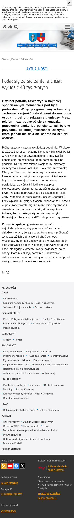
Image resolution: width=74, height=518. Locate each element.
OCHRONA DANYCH (11, 449)
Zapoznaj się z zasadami (49, 493)
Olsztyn (7, 339)
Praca (5, 404)
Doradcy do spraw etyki (16, 398)
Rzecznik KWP (11, 426)
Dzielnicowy (9, 333)
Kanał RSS (4, 466)
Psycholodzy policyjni (14, 385)
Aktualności (26, 59)
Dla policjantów (11, 379)
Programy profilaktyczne (16, 323)
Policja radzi (9, 345)
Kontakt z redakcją (9, 482)
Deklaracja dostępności (11, 493)
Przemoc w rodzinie (13, 355)
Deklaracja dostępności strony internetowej (26, 439)
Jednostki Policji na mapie (17, 307)
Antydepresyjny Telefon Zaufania (21, 373)
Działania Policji (11, 313)
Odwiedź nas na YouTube (10, 466)
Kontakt (6, 415)
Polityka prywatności (47, 498)
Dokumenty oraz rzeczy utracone (50, 364)
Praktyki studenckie (49, 410)
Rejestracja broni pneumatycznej (21, 368)
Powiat (18, 339)
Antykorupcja (49, 373)
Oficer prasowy (11, 421)
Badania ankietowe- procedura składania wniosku (30, 430)
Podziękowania (11, 327)
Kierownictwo (10, 298)
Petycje (46, 426)
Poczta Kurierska (25, 389)
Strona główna (10, 59)
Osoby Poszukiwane (54, 319)
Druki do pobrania (54, 385)
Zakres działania (43, 307)
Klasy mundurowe (13, 351)
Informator (35, 385)
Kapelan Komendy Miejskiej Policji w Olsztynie (28, 393)
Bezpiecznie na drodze (38, 351)
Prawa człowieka (12, 434)
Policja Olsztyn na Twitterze (22, 466)
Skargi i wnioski (30, 426)
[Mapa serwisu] (10, 26)
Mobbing (8, 389)
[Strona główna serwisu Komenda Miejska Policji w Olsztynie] (5, 26)
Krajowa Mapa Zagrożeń (46, 323)
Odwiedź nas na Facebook (16, 466)
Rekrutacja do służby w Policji (19, 410)
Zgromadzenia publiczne (16, 360)
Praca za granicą (37, 355)
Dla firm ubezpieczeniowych (38, 421)
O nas (5, 292)
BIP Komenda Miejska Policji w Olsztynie (57, 468)
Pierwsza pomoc (42, 360)
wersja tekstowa (8, 511)
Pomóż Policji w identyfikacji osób (21, 319)
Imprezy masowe (59, 355)
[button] (67, 27)
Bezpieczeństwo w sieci (16, 364)
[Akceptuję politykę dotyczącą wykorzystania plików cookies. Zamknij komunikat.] (69, 2)
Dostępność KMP (12, 443)
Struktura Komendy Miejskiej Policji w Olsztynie (28, 302)
